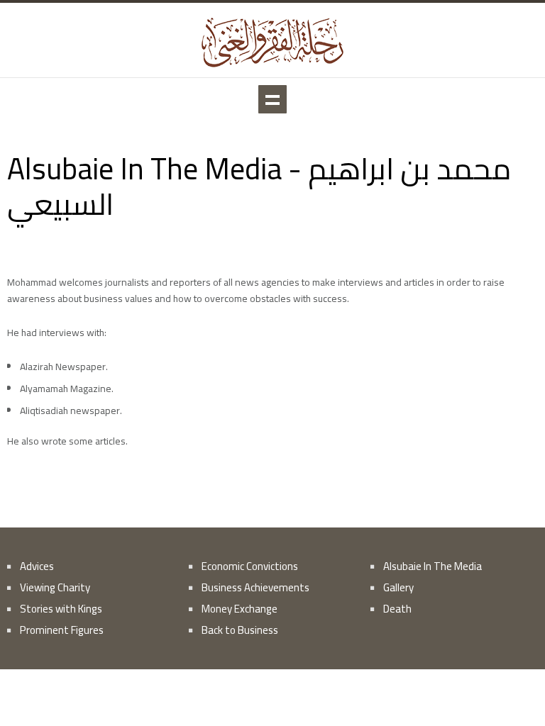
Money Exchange (239, 608)
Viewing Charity (55, 587)
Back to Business (240, 630)
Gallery (398, 587)
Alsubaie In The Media (432, 566)
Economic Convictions (250, 566)
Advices (37, 566)
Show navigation (272, 99)
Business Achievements (255, 587)
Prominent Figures (62, 630)
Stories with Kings (61, 608)
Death (397, 608)
